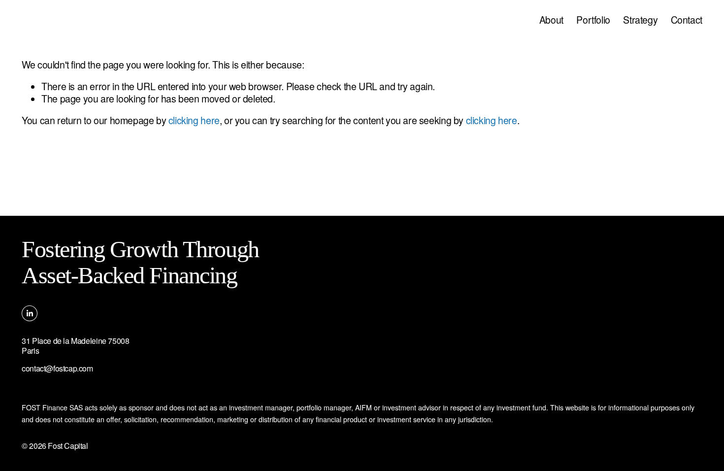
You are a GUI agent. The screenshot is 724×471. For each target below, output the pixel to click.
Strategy (640, 20)
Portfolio (593, 20)
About (551, 20)
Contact (686, 20)
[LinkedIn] (29, 313)
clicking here (194, 120)
